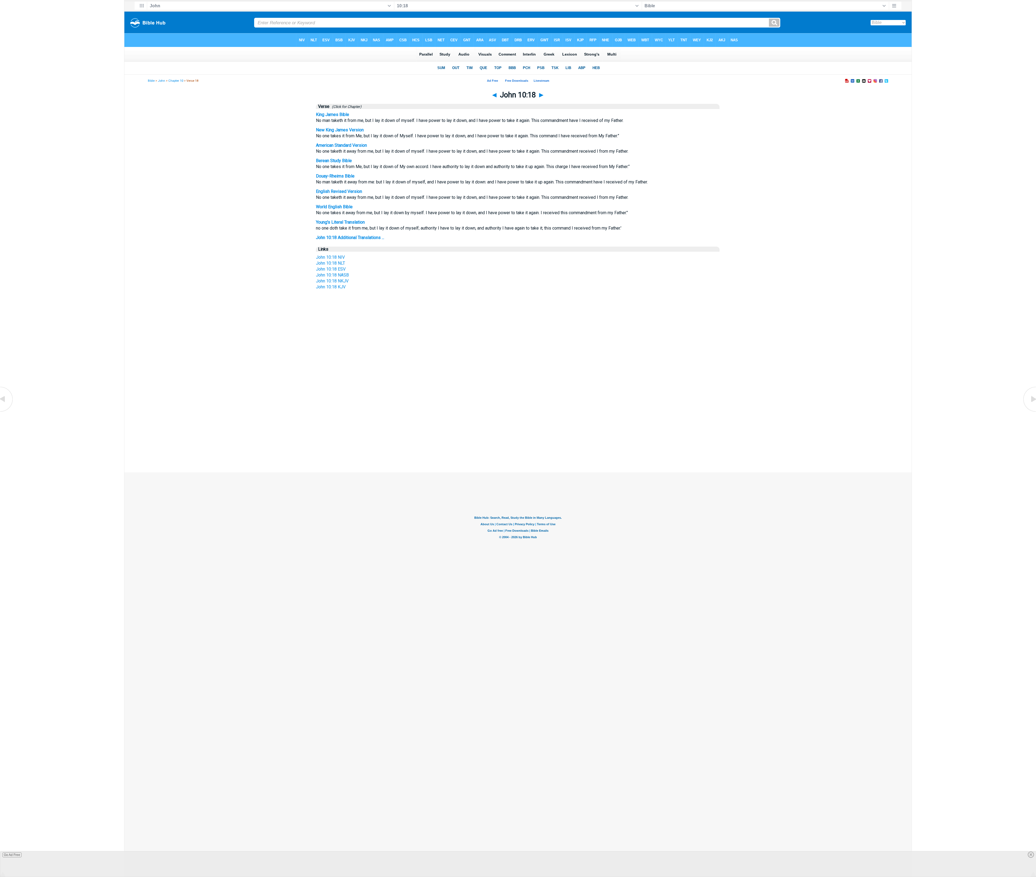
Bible (151, 81)
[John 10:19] (1029, 411)
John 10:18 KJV (331, 286)
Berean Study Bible (334, 160)
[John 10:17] (6, 411)
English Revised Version (339, 191)
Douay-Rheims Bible (335, 176)
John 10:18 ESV (331, 269)
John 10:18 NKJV (332, 281)
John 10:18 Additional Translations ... (350, 237)
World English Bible (334, 206)
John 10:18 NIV (330, 257)
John (161, 81)
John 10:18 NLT (330, 263)
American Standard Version (341, 145)
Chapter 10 (175, 81)
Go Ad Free (12, 855)
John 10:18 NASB (332, 275)
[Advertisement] (518, 422)
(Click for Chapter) (346, 106)
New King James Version (340, 129)
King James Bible (332, 114)
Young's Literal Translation (340, 222)
